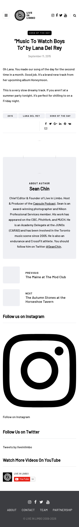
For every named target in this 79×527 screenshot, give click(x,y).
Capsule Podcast (44, 203)
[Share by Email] (45, 128)
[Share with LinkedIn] (60, 124)
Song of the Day (39, 33)
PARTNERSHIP (62, 510)
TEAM (44, 510)
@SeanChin (53, 246)
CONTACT (28, 510)
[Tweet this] (50, 124)
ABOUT (11, 510)
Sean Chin (39, 188)
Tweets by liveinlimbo (17, 447)
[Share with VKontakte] (69, 124)
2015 (10, 116)
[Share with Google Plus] (55, 124)
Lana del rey (31, 116)
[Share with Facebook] (45, 124)
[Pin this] (65, 124)
